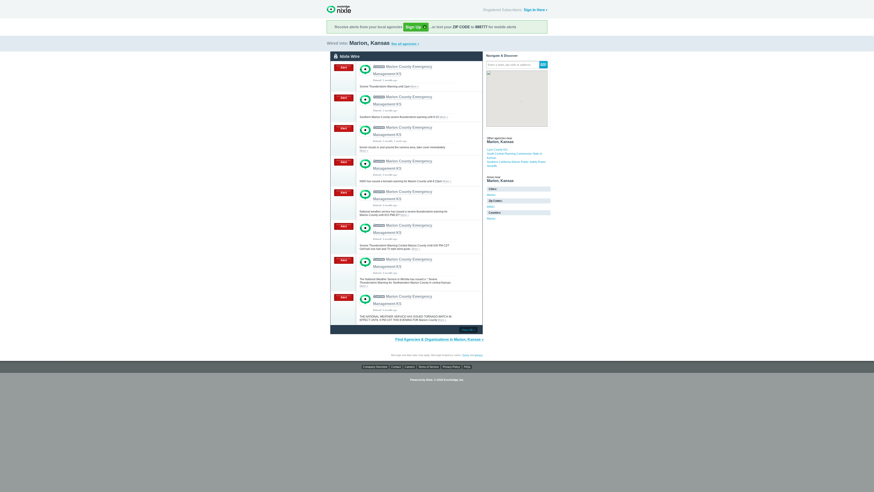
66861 (491, 206)
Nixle (339, 9)
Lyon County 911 (497, 149)
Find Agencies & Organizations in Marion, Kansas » (439, 339)
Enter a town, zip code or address (509, 65)
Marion (491, 195)
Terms (465, 355)
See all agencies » (405, 44)
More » (414, 86)
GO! (543, 65)
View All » (468, 330)
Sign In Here (534, 10)
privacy (479, 355)
